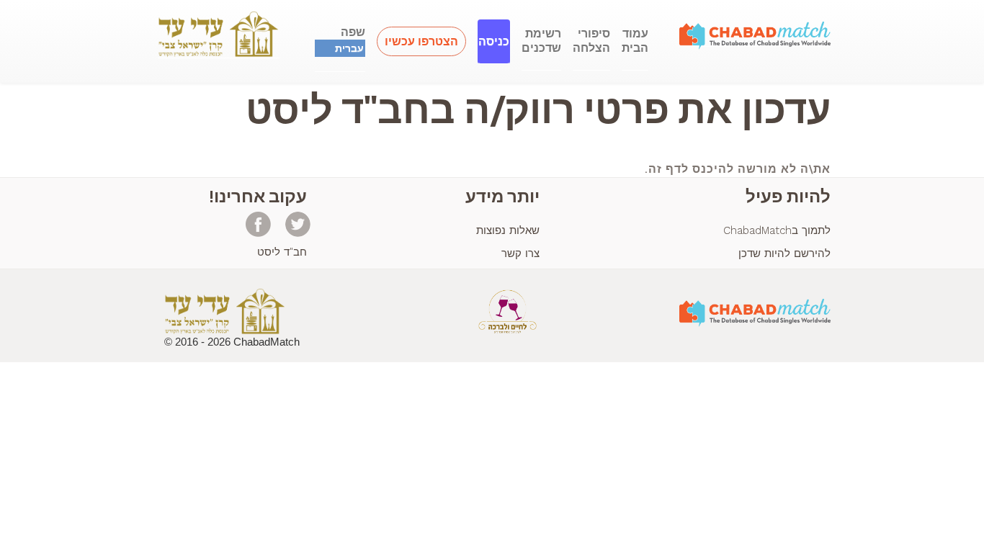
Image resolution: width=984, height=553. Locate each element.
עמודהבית (635, 41)
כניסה (493, 41)
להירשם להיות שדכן (784, 253)
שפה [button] (350, 39)
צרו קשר (520, 253)
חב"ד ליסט (282, 252)
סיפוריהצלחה (591, 41)
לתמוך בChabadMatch (777, 230)
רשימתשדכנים (541, 41)
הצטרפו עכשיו (421, 41)
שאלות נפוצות (508, 230)
